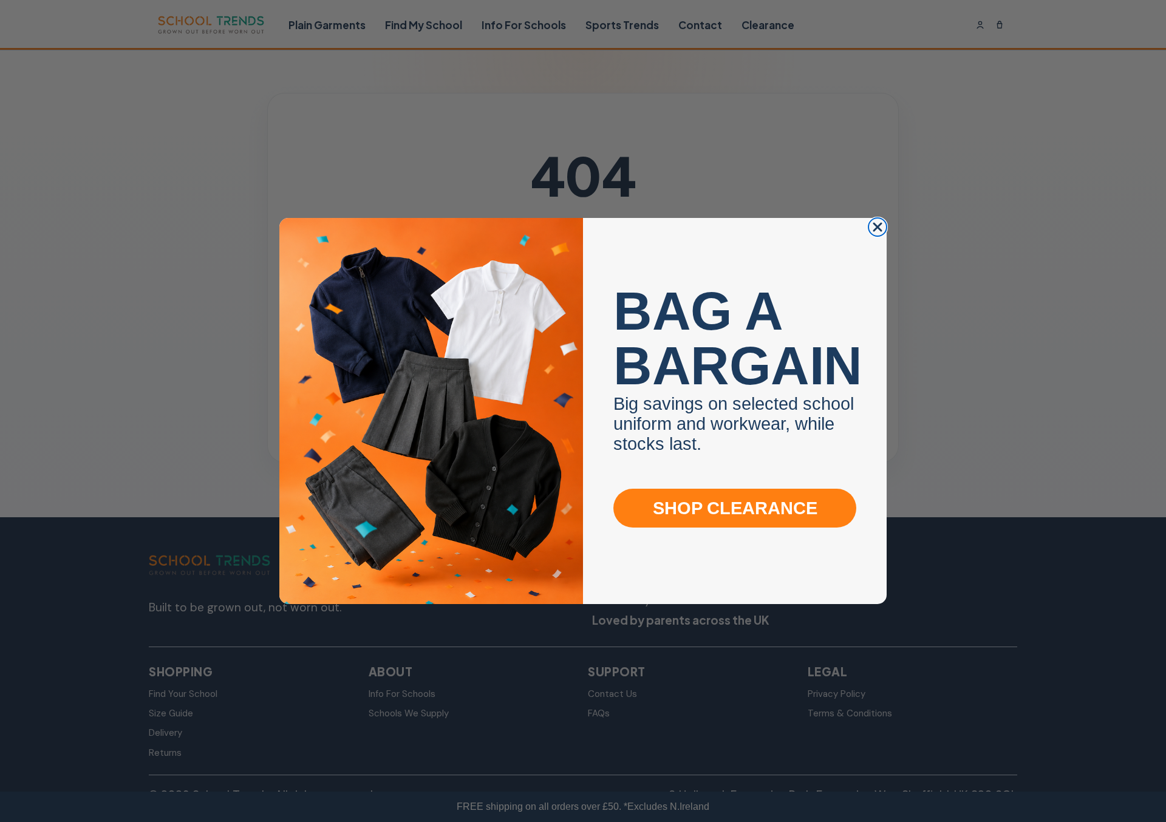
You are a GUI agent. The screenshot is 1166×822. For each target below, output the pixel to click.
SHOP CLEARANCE (735, 508)
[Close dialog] (877, 227)
